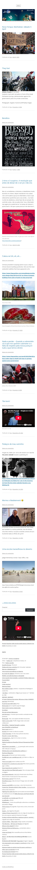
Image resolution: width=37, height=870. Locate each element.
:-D (12, 757)
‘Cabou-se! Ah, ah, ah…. (11, 256)
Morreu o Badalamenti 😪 (13, 500)
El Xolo (4, 682)
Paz (11, 57)
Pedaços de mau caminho (13, 444)
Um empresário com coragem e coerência (14, 843)
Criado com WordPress (8, 866)
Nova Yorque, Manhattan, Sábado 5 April (16, 28)
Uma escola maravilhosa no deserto (17, 549)
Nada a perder (10, 663)
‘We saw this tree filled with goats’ (12, 770)
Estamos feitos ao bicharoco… (10, 828)
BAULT (4, 836)
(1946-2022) (11, 774)
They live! (6, 68)
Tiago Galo (20, 841)
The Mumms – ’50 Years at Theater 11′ (13, 824)
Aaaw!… (4, 811)
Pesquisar (4, 607)
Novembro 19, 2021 (11, 645)
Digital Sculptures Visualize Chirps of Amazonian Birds (17, 742)
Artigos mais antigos (9, 603)
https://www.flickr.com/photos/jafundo (11, 240)
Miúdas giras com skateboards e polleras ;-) (14, 751)
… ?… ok (10, 746)
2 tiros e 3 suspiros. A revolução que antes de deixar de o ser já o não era (17, 181)
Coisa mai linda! (6, 832)
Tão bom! (6, 401)
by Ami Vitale (10, 785)
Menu (18, 5)
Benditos (6, 118)
